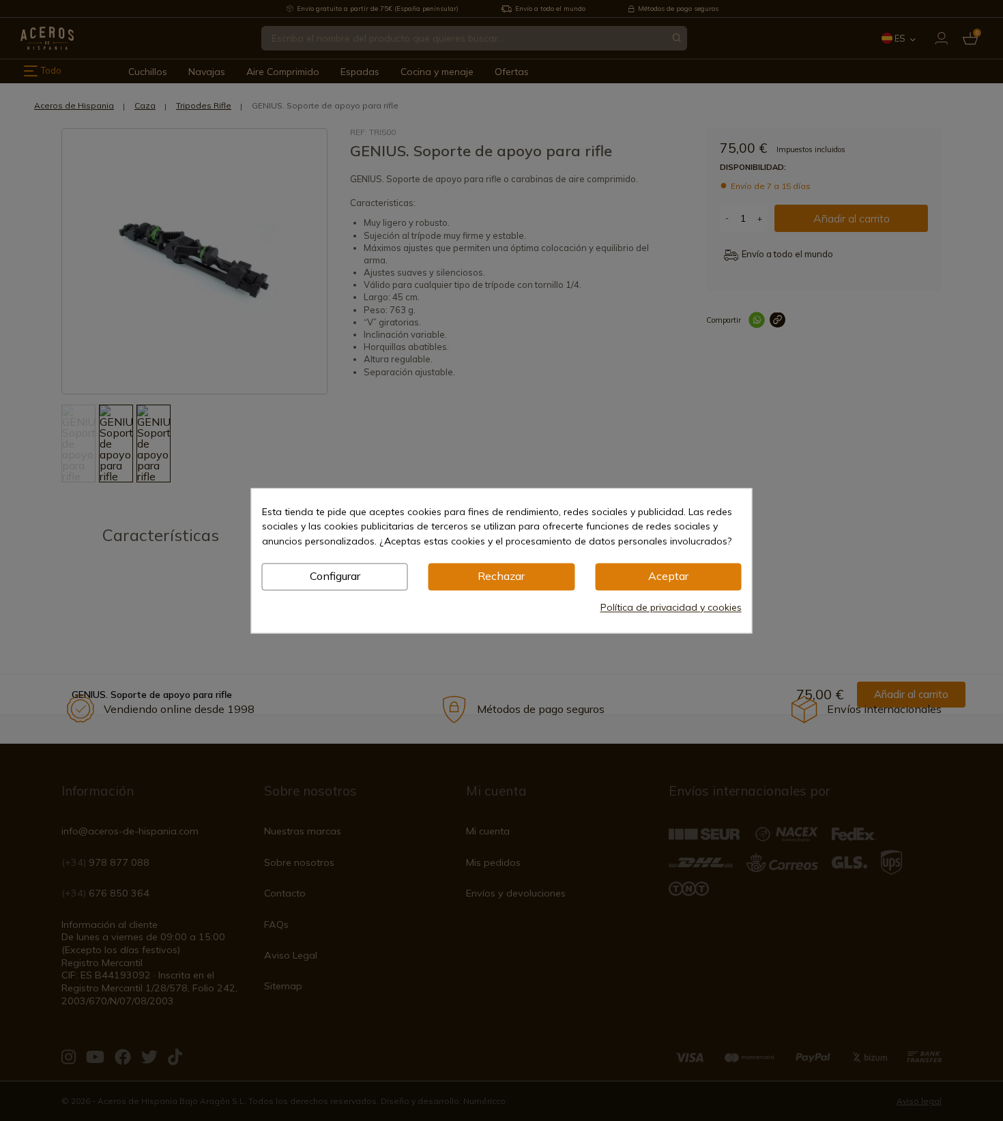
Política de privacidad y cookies (671, 607)
